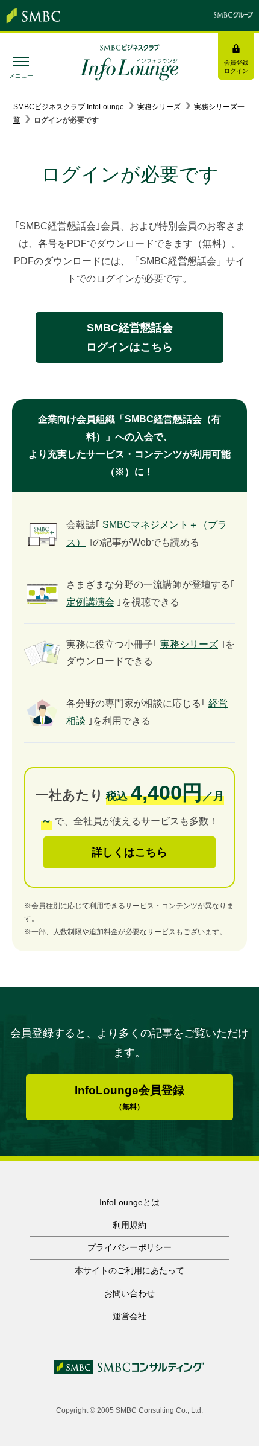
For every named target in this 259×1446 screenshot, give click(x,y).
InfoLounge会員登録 (129, 1097)
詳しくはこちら (129, 852)
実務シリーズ (159, 107)
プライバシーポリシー (129, 1247)
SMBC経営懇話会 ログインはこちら (129, 337)
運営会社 (129, 1316)
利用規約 (129, 1225)
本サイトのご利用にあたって (129, 1270)
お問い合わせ (129, 1293)
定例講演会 (90, 602)
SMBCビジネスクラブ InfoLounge (68, 107)
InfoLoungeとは (129, 1202)
